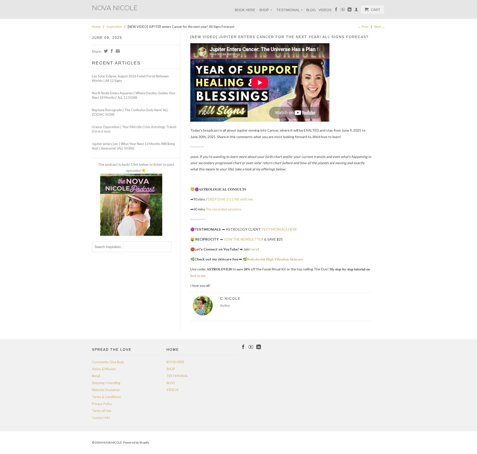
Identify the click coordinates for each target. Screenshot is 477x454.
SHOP (265, 10)
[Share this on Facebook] (111, 51)
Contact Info (101, 418)
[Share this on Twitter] (105, 51)
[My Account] (356, 10)
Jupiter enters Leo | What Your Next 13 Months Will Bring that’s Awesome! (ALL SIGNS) (133, 146)
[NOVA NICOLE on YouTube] (343, 10)
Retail (96, 376)
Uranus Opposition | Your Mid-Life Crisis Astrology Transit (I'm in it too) (134, 129)
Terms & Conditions (106, 397)
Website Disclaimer (106, 390)
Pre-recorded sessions (223, 209)
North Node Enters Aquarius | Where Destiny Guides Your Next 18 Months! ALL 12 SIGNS (133, 95)
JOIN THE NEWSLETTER (243, 239)
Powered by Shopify (136, 442)
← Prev (363, 27)
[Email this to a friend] (117, 51)
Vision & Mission (104, 369)
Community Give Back (108, 362)
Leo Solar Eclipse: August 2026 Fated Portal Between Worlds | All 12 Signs (130, 78)
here (254, 249)
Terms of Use (101, 411)
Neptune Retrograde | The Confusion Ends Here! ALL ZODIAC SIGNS (130, 112)
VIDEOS (324, 10)
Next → (379, 27)
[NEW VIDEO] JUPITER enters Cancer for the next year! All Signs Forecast (279, 37)
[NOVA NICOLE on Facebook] (336, 10)
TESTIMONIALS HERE (279, 229)
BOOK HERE (245, 10)
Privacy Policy (102, 404)
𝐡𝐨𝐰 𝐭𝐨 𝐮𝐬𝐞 (198, 275)
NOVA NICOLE (115, 7)
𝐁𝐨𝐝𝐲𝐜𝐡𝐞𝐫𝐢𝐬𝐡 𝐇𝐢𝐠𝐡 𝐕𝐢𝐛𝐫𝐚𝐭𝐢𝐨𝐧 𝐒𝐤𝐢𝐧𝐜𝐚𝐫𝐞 (275, 259)
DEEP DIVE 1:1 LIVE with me (230, 199)
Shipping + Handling (106, 383)
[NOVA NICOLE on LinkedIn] (350, 10)
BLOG (311, 10)
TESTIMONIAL (290, 10)
